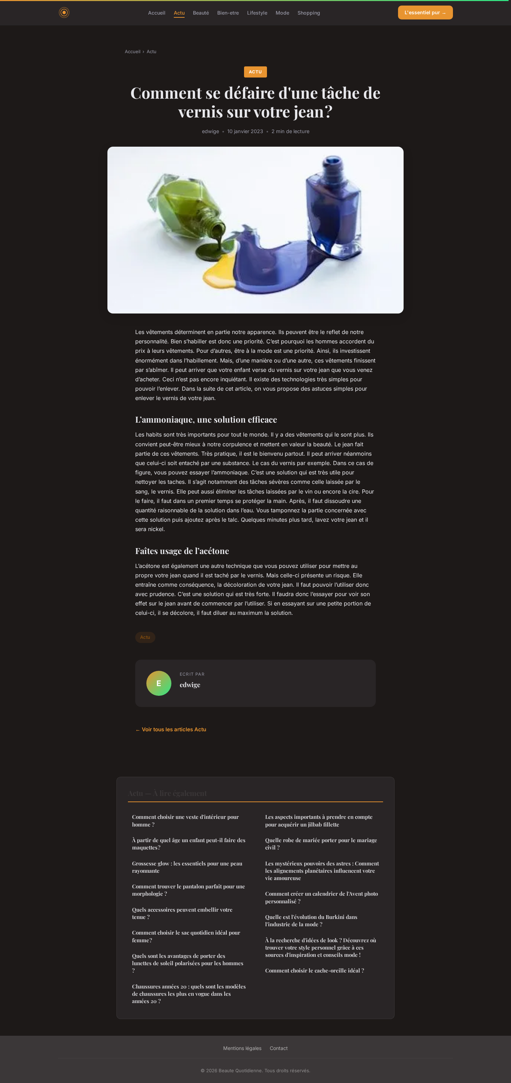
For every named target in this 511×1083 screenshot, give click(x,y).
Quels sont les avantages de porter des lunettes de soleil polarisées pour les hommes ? (187, 963)
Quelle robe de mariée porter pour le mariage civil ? (321, 844)
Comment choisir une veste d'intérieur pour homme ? (185, 820)
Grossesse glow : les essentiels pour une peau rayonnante (187, 867)
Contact (279, 1048)
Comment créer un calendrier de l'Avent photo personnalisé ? (321, 897)
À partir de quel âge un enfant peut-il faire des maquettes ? (188, 844)
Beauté (201, 12)
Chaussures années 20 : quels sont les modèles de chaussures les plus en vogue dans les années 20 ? (189, 994)
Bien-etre (228, 12)
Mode (282, 12)
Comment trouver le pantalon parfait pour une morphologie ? (188, 890)
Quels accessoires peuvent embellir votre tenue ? (182, 913)
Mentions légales (242, 1048)
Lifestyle (257, 12)
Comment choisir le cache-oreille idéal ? (314, 970)
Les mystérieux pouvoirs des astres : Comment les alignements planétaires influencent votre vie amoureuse (322, 871)
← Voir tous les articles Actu (170, 729)
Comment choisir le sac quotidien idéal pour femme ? (186, 936)
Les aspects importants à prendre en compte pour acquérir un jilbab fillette (319, 820)
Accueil (156, 12)
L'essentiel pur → (425, 12)
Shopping (309, 12)
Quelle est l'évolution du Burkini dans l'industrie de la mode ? (311, 920)
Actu (179, 12)
